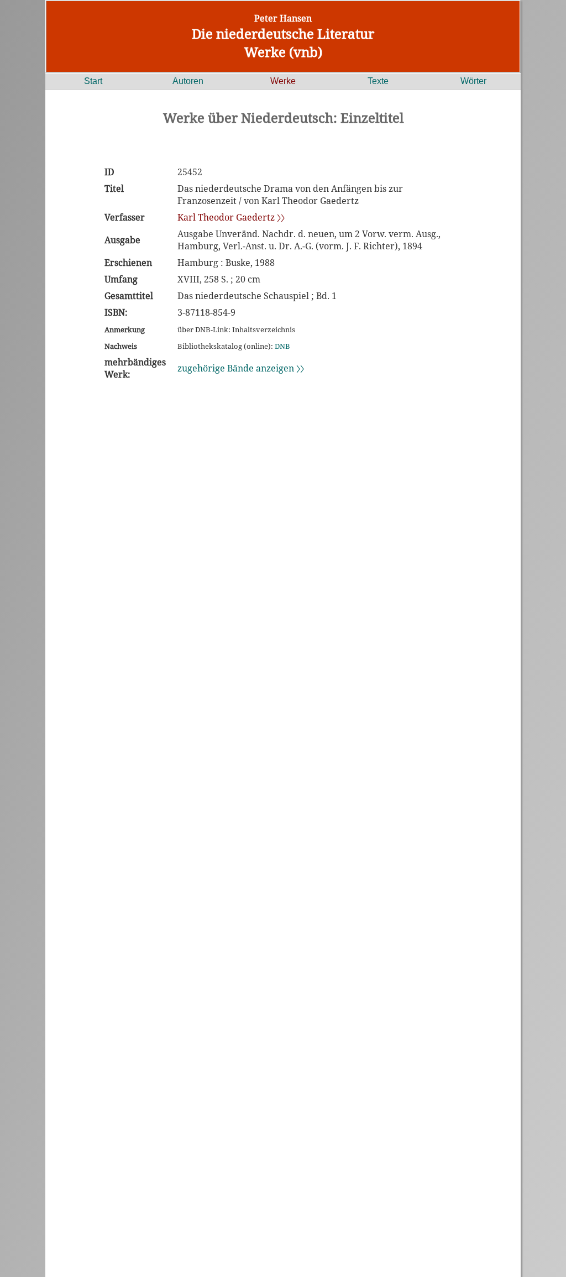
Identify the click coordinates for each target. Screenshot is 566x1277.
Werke (283, 81)
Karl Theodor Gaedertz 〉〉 (231, 217)
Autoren (187, 81)
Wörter (473, 81)
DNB (282, 346)
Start (93, 81)
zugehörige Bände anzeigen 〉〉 (240, 368)
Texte (378, 81)
